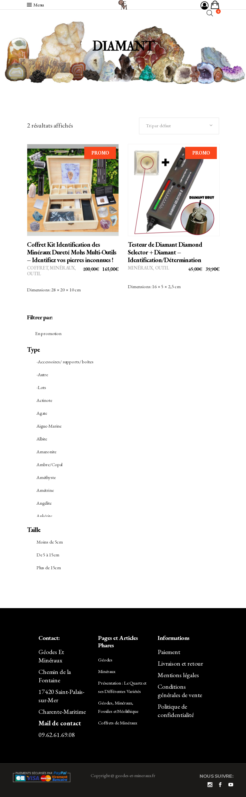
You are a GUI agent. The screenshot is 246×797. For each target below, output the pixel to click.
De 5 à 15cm (48, 555)
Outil (34, 273)
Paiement (169, 652)
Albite (42, 439)
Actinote (44, 400)
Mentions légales (178, 675)
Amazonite (46, 451)
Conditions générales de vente (180, 690)
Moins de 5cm (50, 542)
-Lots (41, 387)
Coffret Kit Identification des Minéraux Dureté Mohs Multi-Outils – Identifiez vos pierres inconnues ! (71, 252)
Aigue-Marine (49, 426)
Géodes (105, 660)
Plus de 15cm (49, 567)
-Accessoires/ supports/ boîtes (65, 362)
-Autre (42, 374)
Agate (42, 413)
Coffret (37, 268)
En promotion (48, 333)
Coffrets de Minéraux (117, 723)
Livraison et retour (180, 663)
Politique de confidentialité (176, 710)
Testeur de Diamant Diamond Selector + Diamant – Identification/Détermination (165, 252)
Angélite (44, 503)
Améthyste (46, 477)
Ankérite (44, 516)
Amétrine (45, 490)
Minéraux (62, 268)
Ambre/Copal (49, 464)
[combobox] (179, 126)
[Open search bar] (210, 13)
